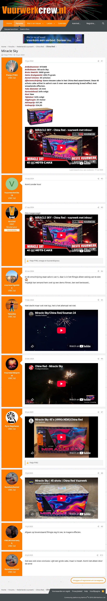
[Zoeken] (103, 23)
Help (86, 591)
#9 (102, 526)
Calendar (62, 23)
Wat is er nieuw (34, 23)
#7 (102, 412)
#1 (102, 61)
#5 (102, 300)
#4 (102, 271)
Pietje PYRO (7, 55)
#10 (101, 555)
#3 (102, 207)
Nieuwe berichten (11, 29)
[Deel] (98, 61)
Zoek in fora (24, 29)
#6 (102, 359)
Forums (19, 23)
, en (45, 261)
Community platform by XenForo (85, 597)
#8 (102, 473)
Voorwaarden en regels (61, 591)
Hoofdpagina (95, 591)
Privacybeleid (77, 591)
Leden (49, 23)
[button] (43, 23)
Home (9, 23)
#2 (102, 178)
